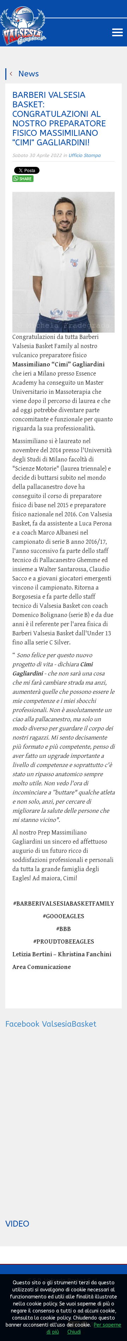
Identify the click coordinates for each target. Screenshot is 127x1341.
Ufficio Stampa (84, 155)
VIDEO (17, 1224)
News (28, 73)
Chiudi (74, 1332)
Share (25, 179)
